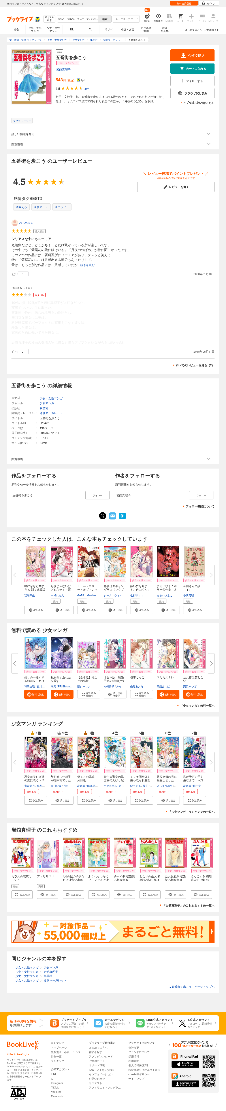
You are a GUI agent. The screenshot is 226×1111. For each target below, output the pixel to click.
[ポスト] (102, 515)
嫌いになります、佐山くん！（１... (140, 589)
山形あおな (136, 686)
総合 (16, 29)
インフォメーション (101, 1074)
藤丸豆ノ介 (93, 785)
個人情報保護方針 (139, 1065)
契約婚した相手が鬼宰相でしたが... (61, 780)
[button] (35, 610)
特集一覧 (56, 1056)
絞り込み (49, 19)
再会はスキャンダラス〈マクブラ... (114, 589)
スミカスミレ (165, 677)
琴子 (145, 785)
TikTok (55, 1087)
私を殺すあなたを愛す (61, 679)
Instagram (57, 1083)
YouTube (56, 1092)
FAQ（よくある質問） (102, 1070)
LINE (54, 1074)
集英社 (44, 408)
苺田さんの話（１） (191, 588)
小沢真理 (188, 595)
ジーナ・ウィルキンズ (117, 595)
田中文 (197, 785)
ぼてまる (135, 785)
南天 (53, 686)
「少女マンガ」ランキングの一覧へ (192, 812)
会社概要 (133, 1047)
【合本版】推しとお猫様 (87, 679)
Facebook (57, 1096)
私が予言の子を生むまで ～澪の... (193, 780)
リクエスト (95, 1083)
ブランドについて (139, 1052)
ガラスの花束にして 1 (21, 878)
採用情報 (133, 1056)
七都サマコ (136, 595)
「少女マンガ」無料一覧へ (197, 705)
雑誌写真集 (165, 29)
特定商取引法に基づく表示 (144, 1070)
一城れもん (57, 595)
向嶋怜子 (109, 686)
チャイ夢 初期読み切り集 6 (124, 878)
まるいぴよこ (165, 595)
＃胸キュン (41, 207)
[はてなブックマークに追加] (122, 519)
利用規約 (133, 1061)
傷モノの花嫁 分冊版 (87, 778)
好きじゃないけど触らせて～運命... (61, 589)
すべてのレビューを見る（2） (195, 365)
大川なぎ (56, 785)
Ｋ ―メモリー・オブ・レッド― (87, 589)
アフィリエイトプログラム (105, 1087)
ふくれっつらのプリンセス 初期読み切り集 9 (98, 879)
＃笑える (21, 207)
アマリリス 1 (45, 876)
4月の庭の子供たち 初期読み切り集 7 (73, 879)
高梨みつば (163, 686)
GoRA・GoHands (88, 595)
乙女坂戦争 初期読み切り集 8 (175, 878)
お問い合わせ (97, 1078)
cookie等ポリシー (139, 1074)
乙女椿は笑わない (193, 679)
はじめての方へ (193, 29)
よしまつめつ (165, 785)
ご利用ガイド (211, 29)
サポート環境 (97, 1065)
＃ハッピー (62, 207)
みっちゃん (26, 223)
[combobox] (77, 18)
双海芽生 (29, 595)
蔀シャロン (83, 686)
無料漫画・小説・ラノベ (65, 1052)
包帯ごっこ (137, 677)
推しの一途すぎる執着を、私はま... (34, 680)
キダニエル (110, 785)
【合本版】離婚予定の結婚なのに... (114, 680)
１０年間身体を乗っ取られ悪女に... (140, 780)
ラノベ (109, 29)
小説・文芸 (127, 29)
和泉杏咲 (29, 686)
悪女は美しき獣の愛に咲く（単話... (34, 780)
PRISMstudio (66, 686)
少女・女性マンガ (53, 29)
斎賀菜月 (29, 785)
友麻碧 (81, 785)
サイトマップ (136, 1078)
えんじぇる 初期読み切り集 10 (201, 878)
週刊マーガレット (51, 413)
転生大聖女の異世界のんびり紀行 (114, 780)
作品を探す (95, 1052)
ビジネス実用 (146, 29)
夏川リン (42, 686)
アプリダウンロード (101, 1056)
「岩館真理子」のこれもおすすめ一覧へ (189, 905)
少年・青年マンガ (34, 29)
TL (90, 29)
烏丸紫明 (42, 785)
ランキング (57, 1061)
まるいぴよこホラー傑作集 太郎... (167, 589)
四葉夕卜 (124, 785)
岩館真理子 (63, 69)
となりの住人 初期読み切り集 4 (149, 878)
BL (72, 29)
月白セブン (70, 785)
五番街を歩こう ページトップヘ (192, 986)
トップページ (59, 1047)
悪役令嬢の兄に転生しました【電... (167, 780)
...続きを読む (86, 265)
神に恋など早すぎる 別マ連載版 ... (34, 589)
